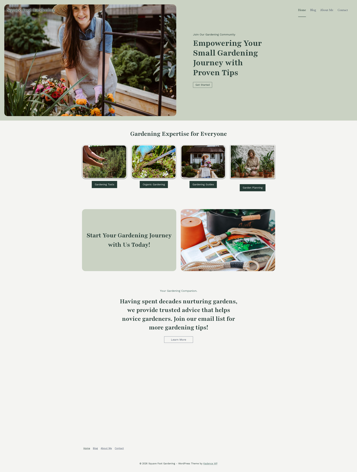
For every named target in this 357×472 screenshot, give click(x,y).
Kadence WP (210, 463)
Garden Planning (253, 187)
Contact (343, 10)
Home (302, 10)
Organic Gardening (154, 184)
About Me (326, 10)
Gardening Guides (203, 184)
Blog (313, 10)
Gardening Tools (104, 184)
